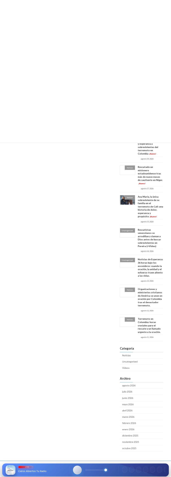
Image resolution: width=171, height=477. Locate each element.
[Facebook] (124, 470)
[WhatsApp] (145, 470)
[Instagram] (131, 470)
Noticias (126, 355)
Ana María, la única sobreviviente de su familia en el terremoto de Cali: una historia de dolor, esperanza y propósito (150, 206)
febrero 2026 (129, 423)
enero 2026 (128, 429)
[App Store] (159, 470)
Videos (126, 367)
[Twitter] (138, 470)
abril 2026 (127, 410)
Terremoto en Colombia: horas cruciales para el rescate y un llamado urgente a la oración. (149, 325)
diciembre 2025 (130, 435)
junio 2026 (127, 397)
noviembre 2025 (130, 441)
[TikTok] (152, 470)
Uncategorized (130, 361)
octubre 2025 (129, 448)
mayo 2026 (128, 404)
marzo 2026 (128, 416)
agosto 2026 (128, 385)
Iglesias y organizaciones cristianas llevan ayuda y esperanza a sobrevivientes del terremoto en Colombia (150, 144)
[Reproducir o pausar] (77, 470)
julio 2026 (127, 391)
